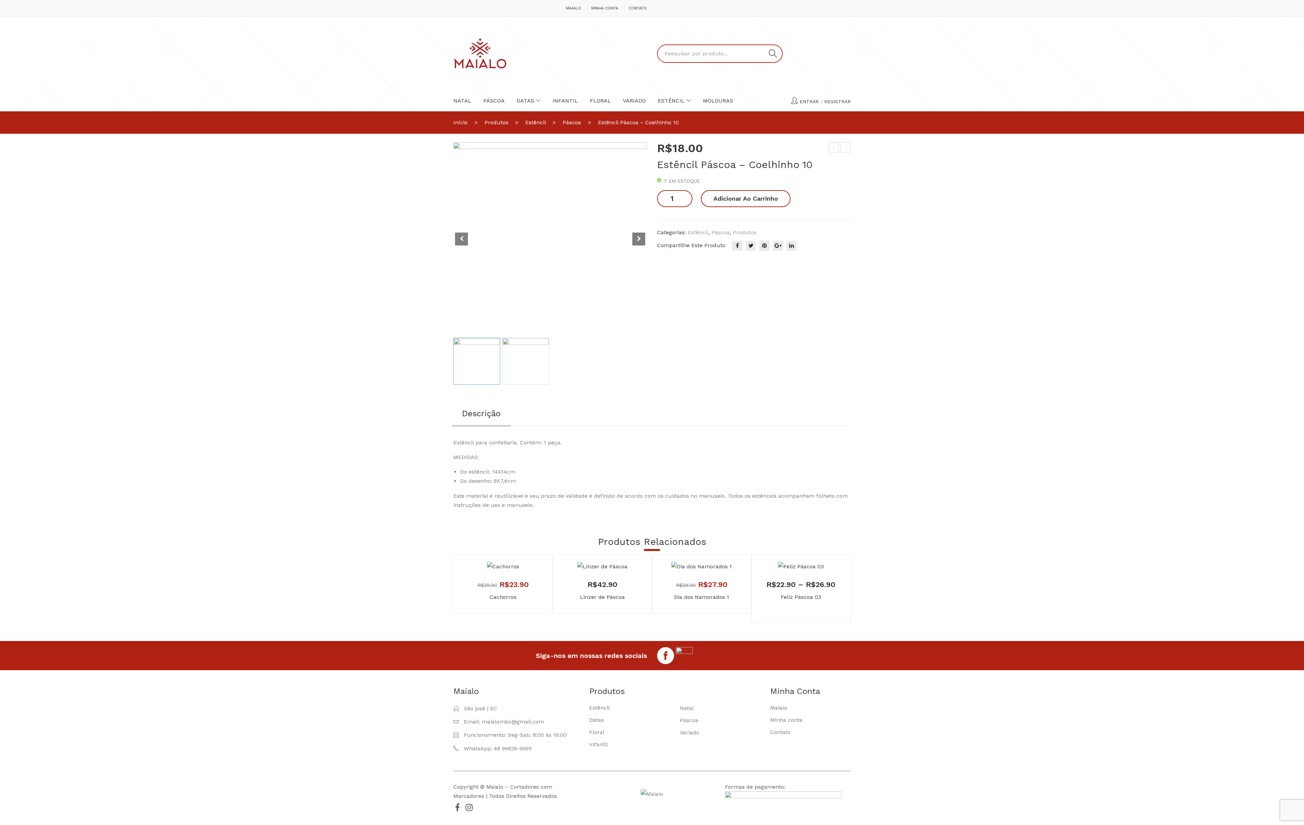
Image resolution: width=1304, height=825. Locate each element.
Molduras (718, 100)
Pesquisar (773, 53)
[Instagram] (469, 807)
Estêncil (671, 100)
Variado (634, 100)
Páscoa (494, 100)
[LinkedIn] (791, 246)
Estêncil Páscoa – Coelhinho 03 (834, 148)
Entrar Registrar (825, 101)
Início (460, 122)
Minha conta (604, 8)
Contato (638, 8)
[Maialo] (480, 53)
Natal (462, 100)
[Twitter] (751, 246)
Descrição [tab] (481, 413)
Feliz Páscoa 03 (801, 597)
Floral (600, 100)
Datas (525, 100)
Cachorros (503, 597)
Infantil (565, 100)
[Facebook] (737, 246)
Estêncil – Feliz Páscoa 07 (846, 148)
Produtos (496, 122)
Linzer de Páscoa (602, 597)
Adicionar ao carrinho (745, 198)
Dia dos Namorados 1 (701, 597)
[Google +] (778, 246)
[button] (638, 239)
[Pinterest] (764, 246)
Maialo (573, 8)
